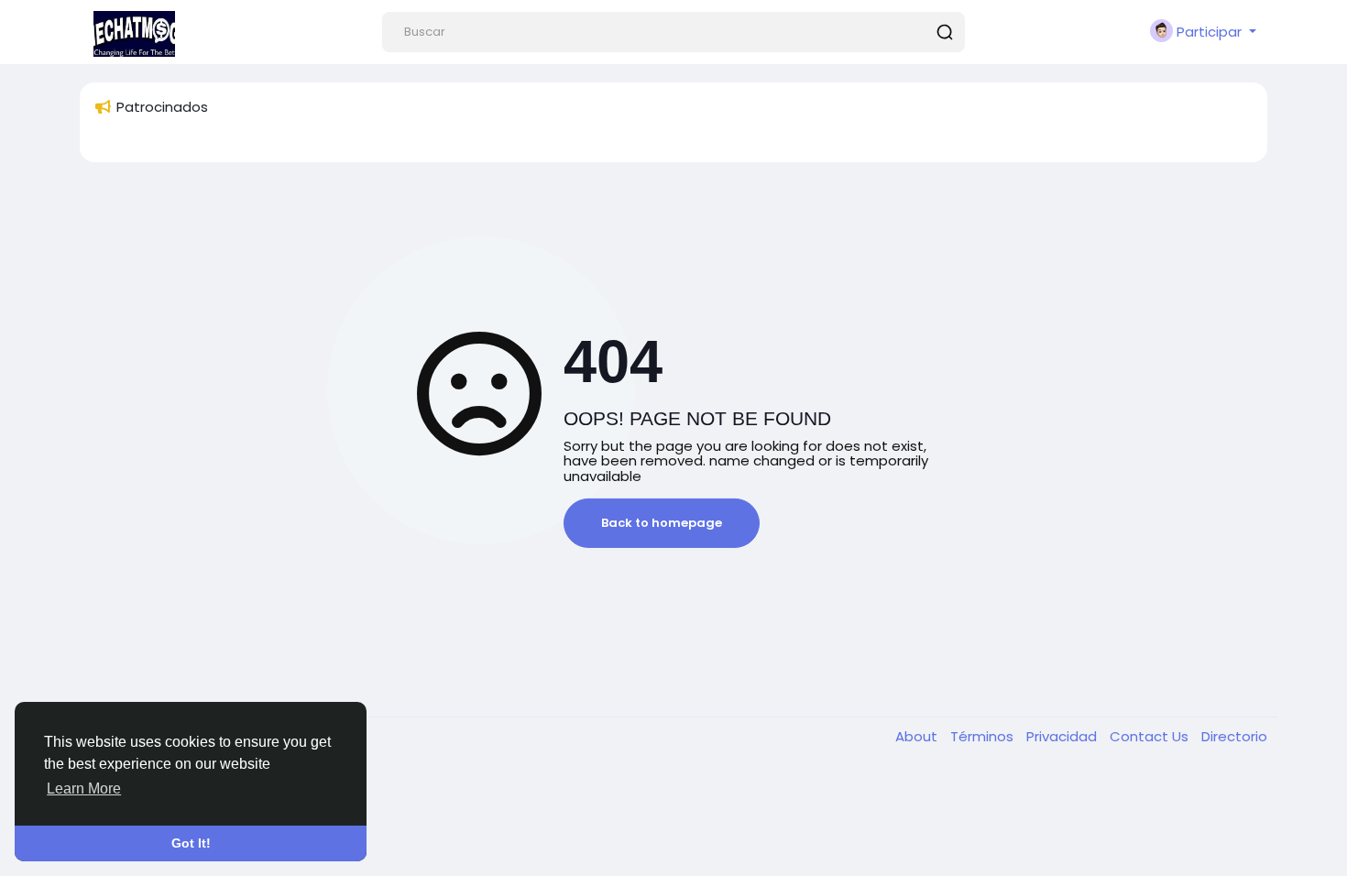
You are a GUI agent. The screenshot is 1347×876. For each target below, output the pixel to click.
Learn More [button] (84, 788)
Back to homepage (661, 522)
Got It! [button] (191, 843)
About (918, 736)
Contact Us (1151, 736)
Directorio (1234, 736)
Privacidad (1063, 736)
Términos (983, 736)
